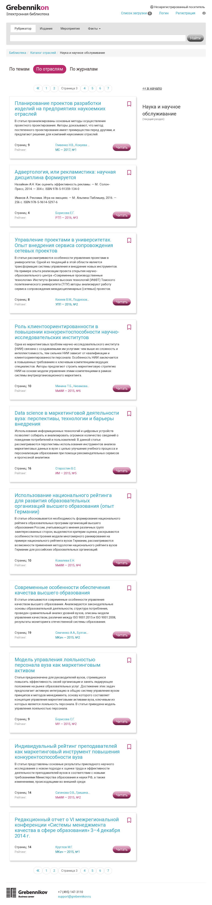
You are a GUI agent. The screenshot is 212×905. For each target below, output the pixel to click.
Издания (46, 28)
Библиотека (17, 53)
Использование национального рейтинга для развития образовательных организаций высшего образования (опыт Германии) (64, 503)
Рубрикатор (23, 28)
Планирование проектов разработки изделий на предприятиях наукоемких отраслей (60, 108)
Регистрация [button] (185, 13)
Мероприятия (70, 28)
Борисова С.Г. (65, 719)
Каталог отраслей (43, 53)
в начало (154, 88)
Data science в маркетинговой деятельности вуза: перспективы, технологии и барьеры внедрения (67, 418)
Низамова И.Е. (83, 386)
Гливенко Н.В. (64, 145)
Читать (122, 147)
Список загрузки (136, 13)
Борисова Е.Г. (65, 213)
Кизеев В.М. (63, 299)
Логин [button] (164, 13)
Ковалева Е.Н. (65, 560)
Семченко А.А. (65, 632)
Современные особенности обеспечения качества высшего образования (62, 590)
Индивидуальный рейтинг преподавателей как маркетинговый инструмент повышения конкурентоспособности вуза (67, 751)
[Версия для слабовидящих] (204, 13)
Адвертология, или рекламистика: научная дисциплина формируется (65, 174)
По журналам (84, 69)
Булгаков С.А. (86, 632)
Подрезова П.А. (84, 299)
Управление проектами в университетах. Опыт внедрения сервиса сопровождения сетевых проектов (64, 245)
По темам (19, 69)
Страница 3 (69, 88)
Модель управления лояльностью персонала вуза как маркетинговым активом (57, 665)
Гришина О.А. (85, 792)
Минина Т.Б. (63, 386)
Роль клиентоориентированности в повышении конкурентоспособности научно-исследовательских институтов (67, 332)
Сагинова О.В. (65, 792)
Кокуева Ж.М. (84, 145)
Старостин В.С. (65, 468)
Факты (93, 28)
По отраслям (49, 69)
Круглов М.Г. (64, 847)
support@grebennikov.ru (74, 896)
